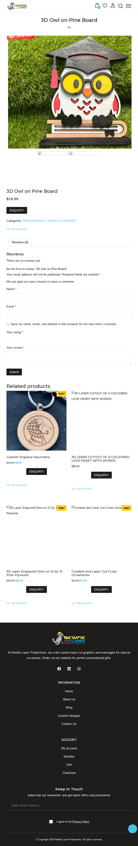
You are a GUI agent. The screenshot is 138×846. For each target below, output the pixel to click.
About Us (69, 699)
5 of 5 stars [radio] (29, 338)
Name (11, 289)
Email (11, 306)
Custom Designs (69, 715)
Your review (15, 347)
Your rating (14, 332)
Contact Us (69, 724)
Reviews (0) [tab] (20, 242)
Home (69, 691)
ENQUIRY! (17, 210)
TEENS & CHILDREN (61, 221)
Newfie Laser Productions (68, 839)
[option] (69, 92)
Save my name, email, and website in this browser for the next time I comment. (64, 324)
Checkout (69, 773)
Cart (69, 764)
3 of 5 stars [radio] (19, 338)
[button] (16, 229)
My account (69, 748)
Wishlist (69, 756)
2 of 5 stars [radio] (14, 338)
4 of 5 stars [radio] (24, 338)
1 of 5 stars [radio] (8, 338)
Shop (69, 707)
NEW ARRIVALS (34, 221)
